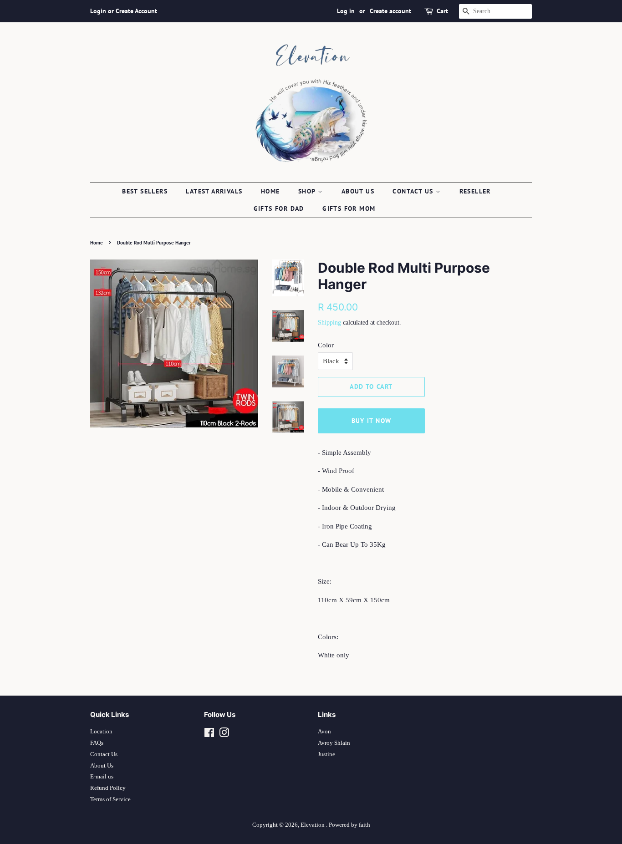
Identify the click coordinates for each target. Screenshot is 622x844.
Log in (346, 11)
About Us (101, 766)
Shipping (329, 322)
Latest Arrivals (214, 191)
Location (101, 731)
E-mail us (101, 776)
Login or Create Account (123, 11)
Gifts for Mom (348, 208)
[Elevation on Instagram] (224, 735)
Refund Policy (108, 788)
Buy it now (372, 421)
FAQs (96, 743)
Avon (324, 731)
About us (358, 191)
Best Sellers (145, 191)
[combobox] (495, 11)
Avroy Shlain (334, 743)
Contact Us (103, 754)
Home (270, 191)
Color (326, 345)
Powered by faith (349, 825)
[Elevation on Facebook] (209, 735)
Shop (308, 191)
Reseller (475, 191)
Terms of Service (110, 799)
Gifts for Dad (279, 208)
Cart (442, 11)
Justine (326, 754)
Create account (390, 11)
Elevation (313, 825)
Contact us (414, 191)
